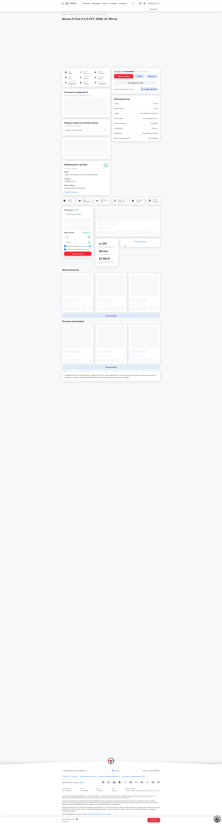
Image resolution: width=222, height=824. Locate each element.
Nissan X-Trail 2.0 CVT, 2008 (97, 14)
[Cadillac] (158, 782)
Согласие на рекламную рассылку (133, 776)
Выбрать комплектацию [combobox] (74, 130)
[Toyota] (153, 782)
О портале (122, 3)
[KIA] (136, 782)
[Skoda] (119, 782)
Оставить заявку (77, 254)
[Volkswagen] (114, 782)
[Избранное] (140, 3)
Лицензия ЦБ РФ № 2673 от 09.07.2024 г (99, 814)
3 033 (81, 782)
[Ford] (147, 782)
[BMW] (103, 782)
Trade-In (105, 3)
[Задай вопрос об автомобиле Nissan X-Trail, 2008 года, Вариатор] (216, 817)
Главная (64, 14)
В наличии (113, 3)
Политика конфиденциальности (109, 776)
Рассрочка (86, 3)
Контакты (74, 776)
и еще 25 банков (141, 242)
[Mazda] (130, 782)
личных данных (84, 246)
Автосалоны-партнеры (88, 776)
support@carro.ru (81, 771)
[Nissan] (125, 782)
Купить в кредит (123, 76)
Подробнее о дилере (70, 192)
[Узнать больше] (124, 71)
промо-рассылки (84, 249)
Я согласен (153, 820)
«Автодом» (131, 89)
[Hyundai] (141, 782)
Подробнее (65, 821)
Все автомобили (111, 316)
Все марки (153, 9)
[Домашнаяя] (71, 3)
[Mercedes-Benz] (108, 782)
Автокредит (96, 3)
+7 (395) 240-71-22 (70, 181)
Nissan (79, 14)
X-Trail (85, 14)
